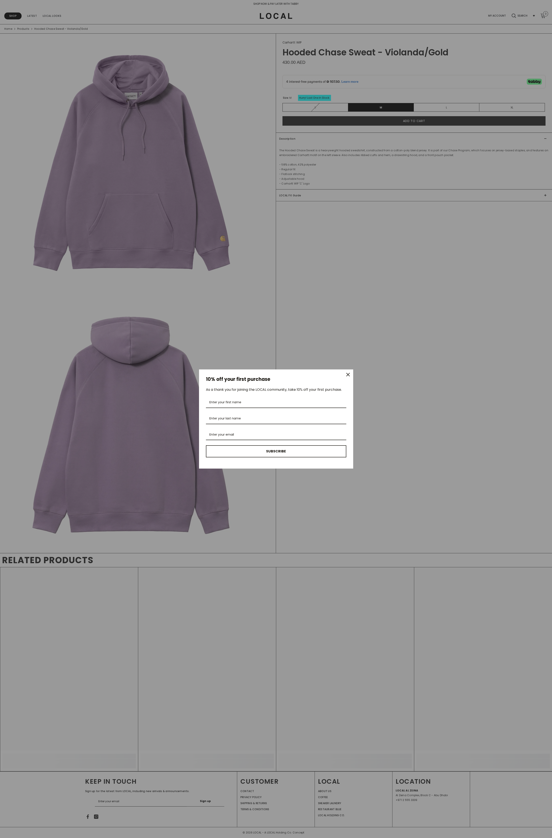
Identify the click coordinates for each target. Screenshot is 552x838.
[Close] (348, 374)
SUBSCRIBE (276, 451)
